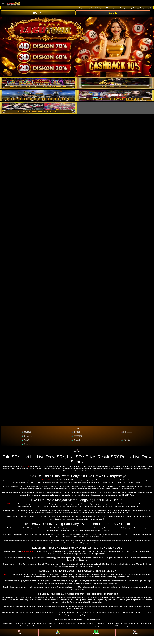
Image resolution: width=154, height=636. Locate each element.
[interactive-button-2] (115, 83)
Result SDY (7, 574)
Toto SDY (26, 466)
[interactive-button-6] (115, 108)
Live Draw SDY (44, 480)
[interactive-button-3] (38, 95)
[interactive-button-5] (38, 108)
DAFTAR (38, 12)
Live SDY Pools (7, 504)
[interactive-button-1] (38, 83)
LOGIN (113, 12)
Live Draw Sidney (28, 551)
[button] (3, 46)
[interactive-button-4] (115, 95)
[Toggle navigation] (3, 3)
